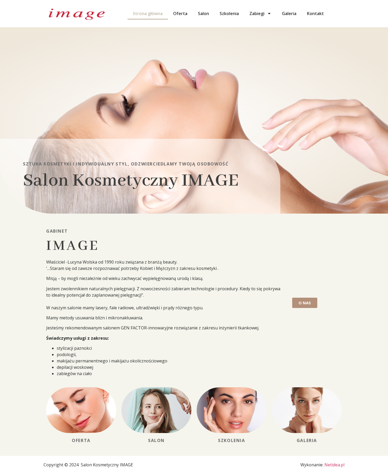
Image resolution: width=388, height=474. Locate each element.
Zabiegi (256, 13)
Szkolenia (229, 13)
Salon (203, 13)
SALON (156, 440)
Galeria (289, 13)
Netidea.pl (334, 465)
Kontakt (315, 13)
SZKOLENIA (231, 440)
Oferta (180, 13)
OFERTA (81, 440)
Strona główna (148, 13)
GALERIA (307, 440)
